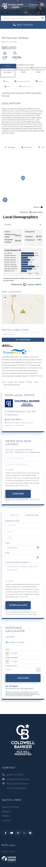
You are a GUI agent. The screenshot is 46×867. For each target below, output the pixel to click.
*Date (7, 543)
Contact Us (9, 425)
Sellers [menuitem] (6, 815)
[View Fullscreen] (5, 306)
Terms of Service (27, 614)
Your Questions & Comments (17, 562)
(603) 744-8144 (24, 24)
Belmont (29, 382)
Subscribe (18, 494)
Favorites (34, 5)
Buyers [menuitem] (6, 811)
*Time (7, 553)
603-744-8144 (14, 419)
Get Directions (23, 340)
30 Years (11, 642)
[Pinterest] (30, 833)
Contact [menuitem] (6, 820)
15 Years (21, 642)
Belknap (21, 382)
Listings (10, 382)
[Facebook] (5, 833)
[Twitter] (24, 833)
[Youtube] (11, 833)
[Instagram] (17, 833)
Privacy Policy (23, 485)
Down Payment (11, 657)
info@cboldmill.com (17, 779)
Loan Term (9, 637)
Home (4, 382)
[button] (42, 18)
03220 (36, 382)
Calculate (23, 678)
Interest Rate (11, 666)
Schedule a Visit (31, 515)
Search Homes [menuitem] (10, 806)
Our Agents (19, 425)
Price (7, 649)
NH (16, 382)
